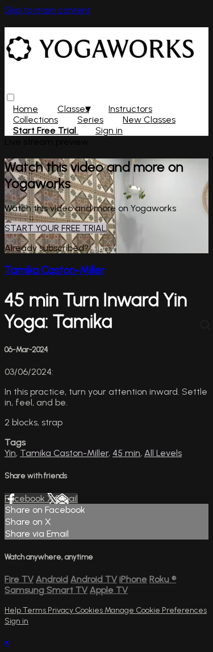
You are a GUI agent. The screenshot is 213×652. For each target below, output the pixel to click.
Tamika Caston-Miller (55, 270)
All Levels (163, 453)
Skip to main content (48, 10)
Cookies (90, 610)
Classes (73, 108)
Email (67, 498)
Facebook (26, 498)
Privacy (61, 610)
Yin (10, 453)
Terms (35, 610)
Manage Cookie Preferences (156, 610)
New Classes (149, 119)
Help (14, 610)
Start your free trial (55, 228)
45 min (126, 453)
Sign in (109, 130)
